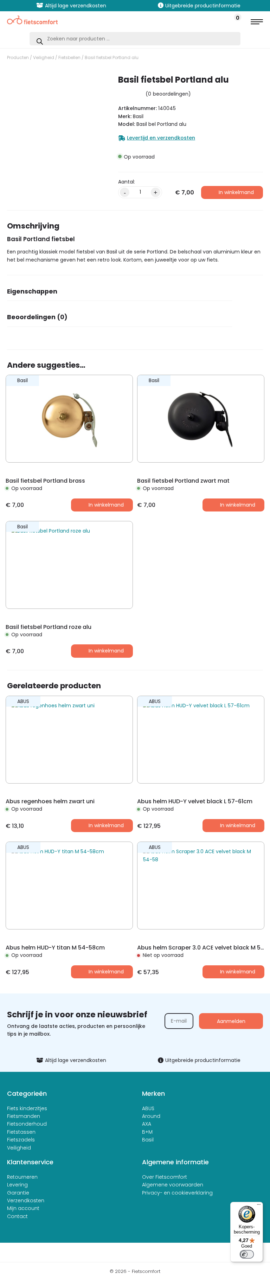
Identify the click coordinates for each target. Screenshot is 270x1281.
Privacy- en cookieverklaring (177, 1192)
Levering (17, 1184)
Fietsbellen (69, 57)
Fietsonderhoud (27, 1123)
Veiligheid (43, 57)
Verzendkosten (25, 1200)
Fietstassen (21, 1131)
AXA (146, 1123)
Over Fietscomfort (164, 1176)
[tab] (119, 294)
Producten (18, 57)
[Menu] (259, 1206)
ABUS (148, 1108)
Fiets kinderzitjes (27, 1108)
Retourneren (22, 1176)
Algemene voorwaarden (172, 1184)
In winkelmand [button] (106, 504)
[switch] (247, 1254)
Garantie (18, 1192)
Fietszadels (21, 1139)
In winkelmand (236, 192)
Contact (17, 1216)
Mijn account (23, 1208)
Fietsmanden (23, 1116)
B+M (147, 1131)
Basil (148, 1139)
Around (151, 1116)
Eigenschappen (32, 291)
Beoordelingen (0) (37, 317)
